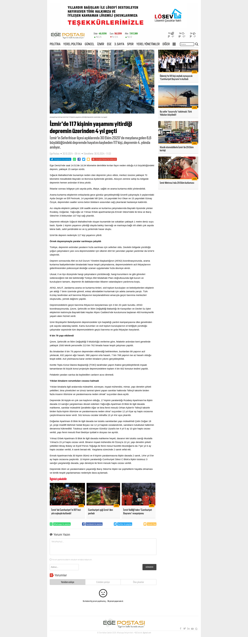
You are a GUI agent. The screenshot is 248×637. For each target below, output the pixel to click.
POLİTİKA (55, 44)
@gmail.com (147, 632)
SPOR (130, 44)
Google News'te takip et (106, 159)
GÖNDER (149, 567)
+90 (135, 632)
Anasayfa (53, 117)
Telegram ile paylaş (62, 159)
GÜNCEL (89, 44)
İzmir (59, 117)
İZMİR (100, 44)
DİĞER (166, 44)
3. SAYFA (119, 44)
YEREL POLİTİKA (72, 44)
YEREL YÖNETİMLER (148, 44)
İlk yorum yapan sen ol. (115, 601)
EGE (109, 44)
